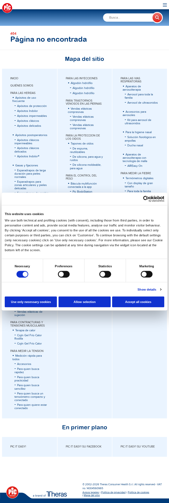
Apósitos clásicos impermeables (26, 141)
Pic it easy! (18, 446)
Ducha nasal (135, 145)
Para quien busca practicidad (26, 379)
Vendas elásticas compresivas (82, 118)
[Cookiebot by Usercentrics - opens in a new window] (146, 199)
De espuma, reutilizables (79, 150)
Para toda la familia (139, 191)
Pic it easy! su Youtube (138, 446)
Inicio (14, 78)
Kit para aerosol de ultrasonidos (138, 121)
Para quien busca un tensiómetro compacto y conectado (29, 397)
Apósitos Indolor (27, 111)
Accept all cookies (138, 302)
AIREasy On (134, 166)
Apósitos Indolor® (28, 156)
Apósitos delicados (29, 126)
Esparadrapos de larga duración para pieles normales (30, 174)
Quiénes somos (21, 85)
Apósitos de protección (32, 106)
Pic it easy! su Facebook (83, 446)
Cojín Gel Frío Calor (29, 343)
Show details (146, 289)
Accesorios (24, 364)
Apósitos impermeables (32, 116)
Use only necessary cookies (31, 302)
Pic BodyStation (82, 191)
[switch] (64, 274)
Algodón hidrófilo (83, 88)
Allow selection (85, 302)
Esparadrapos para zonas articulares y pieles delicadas (30, 185)
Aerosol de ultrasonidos (142, 102)
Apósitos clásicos (28, 121)
